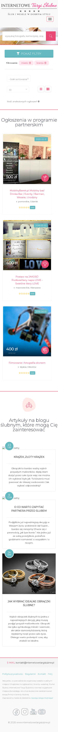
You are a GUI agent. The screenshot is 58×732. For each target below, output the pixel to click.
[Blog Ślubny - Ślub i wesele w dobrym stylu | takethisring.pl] (42, 712)
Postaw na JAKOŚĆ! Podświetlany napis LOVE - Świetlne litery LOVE (27, 280)
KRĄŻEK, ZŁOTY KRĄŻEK (29, 456)
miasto (25, 63)
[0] (41, 89)
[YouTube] (33, 712)
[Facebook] (16, 712)
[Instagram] (25, 712)
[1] (48, 89)
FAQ (50, 674)
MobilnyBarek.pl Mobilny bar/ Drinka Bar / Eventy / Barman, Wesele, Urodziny (27, 194)
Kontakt (42, 674)
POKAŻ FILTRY (30, 53)
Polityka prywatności (12, 674)
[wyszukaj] (51, 36)
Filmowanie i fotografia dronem (27, 362)
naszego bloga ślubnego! (42, 698)
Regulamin (30, 674)
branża (40, 63)
